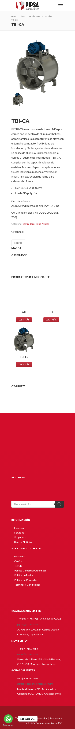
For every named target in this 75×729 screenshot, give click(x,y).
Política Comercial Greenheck (30, 570)
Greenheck (17, 231)
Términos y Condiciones (27, 584)
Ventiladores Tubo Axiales (35, 223)
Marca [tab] (18, 242)
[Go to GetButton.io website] (8, 725)
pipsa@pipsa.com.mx (28, 624)
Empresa (19, 527)
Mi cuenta (19, 556)
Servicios (19, 532)
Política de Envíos (23, 575)
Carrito (18, 561)
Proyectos (20, 537)
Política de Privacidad (25, 579)
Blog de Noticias (23, 541)
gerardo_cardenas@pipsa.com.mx (35, 683)
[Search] (59, 504)
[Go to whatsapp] (8, 718)
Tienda (18, 565)
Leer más (23, 319)
